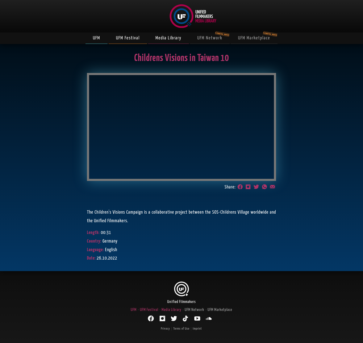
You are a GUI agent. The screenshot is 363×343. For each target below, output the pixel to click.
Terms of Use (181, 328)
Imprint (197, 328)
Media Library (168, 38)
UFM (96, 38)
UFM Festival (128, 38)
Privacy (165, 328)
